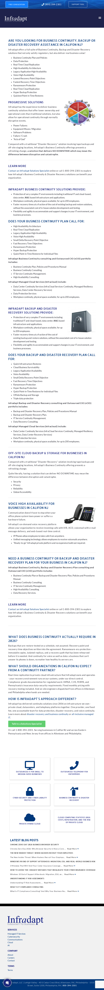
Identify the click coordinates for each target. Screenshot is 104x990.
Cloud (10, 942)
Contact (11, 960)
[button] (100, 17)
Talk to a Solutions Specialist (27, 724)
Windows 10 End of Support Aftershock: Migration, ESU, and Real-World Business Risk (52, 861)
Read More (72, 849)
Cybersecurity (14, 936)
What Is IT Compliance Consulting (26, 887)
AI (9, 945)
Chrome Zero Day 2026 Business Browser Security (34, 844)
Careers (11, 957)
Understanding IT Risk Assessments (27, 878)
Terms (10, 970)
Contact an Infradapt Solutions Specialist (28, 171)
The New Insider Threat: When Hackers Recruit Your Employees (41, 853)
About (10, 955)
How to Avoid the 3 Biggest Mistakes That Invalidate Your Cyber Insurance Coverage (53, 870)
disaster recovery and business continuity (48, 714)
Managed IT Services (16, 933)
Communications (15, 939)
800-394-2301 (70, 985)
